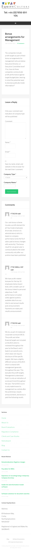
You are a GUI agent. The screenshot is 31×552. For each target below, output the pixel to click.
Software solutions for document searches (15, 494)
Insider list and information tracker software (13, 486)
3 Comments (20, 43)
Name (8, 142)
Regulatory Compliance (10, 432)
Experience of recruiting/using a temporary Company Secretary (15, 477)
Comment (8, 121)
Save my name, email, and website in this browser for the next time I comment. (14, 166)
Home (4, 418)
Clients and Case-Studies (10, 436)
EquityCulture (10, 546)
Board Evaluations (8, 427)
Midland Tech (16, 547)
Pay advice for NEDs (8, 469)
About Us (5, 423)
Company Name (10, 182)
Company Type (10, 174)
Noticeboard (6, 441)
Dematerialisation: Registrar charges (13, 462)
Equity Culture (15, 5)
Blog (3, 445)
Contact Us (6, 450)
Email (7, 152)
